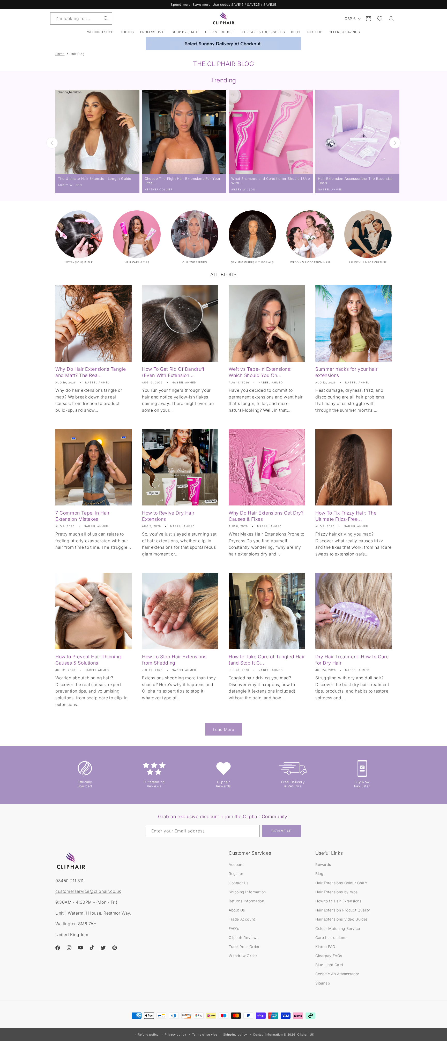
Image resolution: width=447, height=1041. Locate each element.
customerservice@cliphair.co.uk (88, 891)
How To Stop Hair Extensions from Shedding (174, 659)
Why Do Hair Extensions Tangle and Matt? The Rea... (90, 372)
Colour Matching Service (337, 928)
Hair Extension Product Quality (342, 910)
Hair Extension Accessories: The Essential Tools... (355, 180)
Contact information (267, 1034)
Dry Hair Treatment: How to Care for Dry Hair (352, 659)
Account (236, 864)
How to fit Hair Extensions (338, 901)
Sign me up (281, 831)
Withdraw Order (243, 955)
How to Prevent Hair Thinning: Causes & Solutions (88, 659)
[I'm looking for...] (106, 18)
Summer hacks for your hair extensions (346, 372)
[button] (127, 32)
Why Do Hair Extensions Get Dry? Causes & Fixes (266, 516)
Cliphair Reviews (244, 937)
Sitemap (322, 983)
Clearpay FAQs (328, 955)
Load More (223, 729)
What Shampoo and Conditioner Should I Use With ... (270, 180)
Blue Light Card (329, 964)
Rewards (323, 864)
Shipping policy (235, 1034)
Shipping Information (247, 892)
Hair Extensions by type (336, 892)
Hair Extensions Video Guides (341, 919)
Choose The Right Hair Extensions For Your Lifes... (183, 180)
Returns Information (246, 901)
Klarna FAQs (326, 946)
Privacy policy (175, 1034)
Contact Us (239, 883)
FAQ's (234, 928)
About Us (237, 910)
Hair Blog (77, 54)
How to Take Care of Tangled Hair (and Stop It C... (267, 659)
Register (236, 873)
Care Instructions (330, 937)
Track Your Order (244, 946)
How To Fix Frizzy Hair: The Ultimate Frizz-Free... (345, 516)
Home (59, 54)
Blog (319, 873)
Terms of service (204, 1034)
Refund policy (148, 1034)
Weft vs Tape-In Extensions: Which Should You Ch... (260, 372)
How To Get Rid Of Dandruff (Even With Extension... (173, 372)
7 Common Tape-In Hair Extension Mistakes (82, 516)
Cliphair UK (305, 1034)
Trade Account (242, 919)
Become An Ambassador (337, 974)
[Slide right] (395, 142)
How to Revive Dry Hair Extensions (168, 516)
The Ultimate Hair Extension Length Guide (94, 178)
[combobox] (81, 18)
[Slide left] (52, 142)
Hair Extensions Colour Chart (341, 883)
